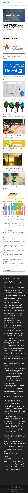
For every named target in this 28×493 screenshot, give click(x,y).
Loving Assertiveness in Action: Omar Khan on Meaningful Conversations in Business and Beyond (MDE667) (14, 237)
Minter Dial (6, 29)
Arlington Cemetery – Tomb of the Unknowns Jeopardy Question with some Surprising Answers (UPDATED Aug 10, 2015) (13, 168)
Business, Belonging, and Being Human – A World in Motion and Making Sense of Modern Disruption (14, 363)
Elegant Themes (14, 489)
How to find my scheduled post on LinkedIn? (12, 98)
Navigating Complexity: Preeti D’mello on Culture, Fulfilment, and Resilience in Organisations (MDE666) (13, 246)
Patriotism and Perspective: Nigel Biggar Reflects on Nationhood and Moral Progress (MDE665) (13, 455)
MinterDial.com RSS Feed (11, 279)
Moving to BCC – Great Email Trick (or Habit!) (13, 200)
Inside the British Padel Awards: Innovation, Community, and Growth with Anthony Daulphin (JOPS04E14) (13, 259)
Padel (23, 29)
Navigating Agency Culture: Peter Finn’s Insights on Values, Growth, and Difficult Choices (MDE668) (14, 282)
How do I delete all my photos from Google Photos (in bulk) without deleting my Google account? (12, 56)
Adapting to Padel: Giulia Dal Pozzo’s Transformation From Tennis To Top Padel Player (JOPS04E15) (14, 232)
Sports (4, 30)
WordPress (14, 491)
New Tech (19, 29)
